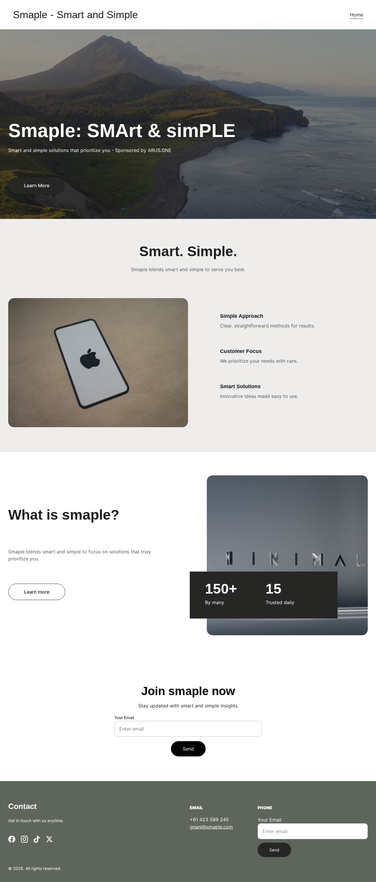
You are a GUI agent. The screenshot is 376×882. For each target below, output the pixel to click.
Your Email (124, 717)
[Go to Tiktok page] (36, 839)
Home (356, 15)
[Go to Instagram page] (24, 839)
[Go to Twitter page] (49, 839)
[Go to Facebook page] (11, 839)
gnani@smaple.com (211, 827)
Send (188, 749)
